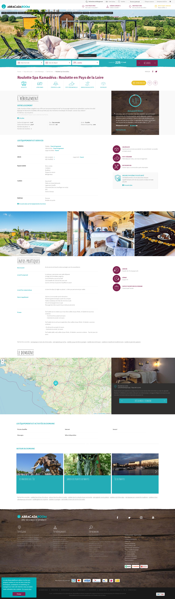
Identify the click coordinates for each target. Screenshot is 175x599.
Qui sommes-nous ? (43, 590)
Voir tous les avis (121, 130)
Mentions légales (65, 590)
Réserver (147, 63)
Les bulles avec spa (94, 543)
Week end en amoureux (95, 545)
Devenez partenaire (135, 1)
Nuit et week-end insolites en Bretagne (28, 537)
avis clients (103, 595)
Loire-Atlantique (39, 71)
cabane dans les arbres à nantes (58, 497)
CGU (74, 590)
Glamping (91, 537)
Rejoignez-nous (103, 590)
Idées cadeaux (93, 549)
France (19, 71)
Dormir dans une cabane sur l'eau (62, 537)
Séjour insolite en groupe (132, 549)
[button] (170, 2)
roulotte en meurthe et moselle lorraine (112, 342)
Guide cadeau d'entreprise (96, 554)
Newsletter (128, 537)
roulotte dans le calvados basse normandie (80, 497)
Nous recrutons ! (129, 560)
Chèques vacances (149, 1)
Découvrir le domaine (143, 400)
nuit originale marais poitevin (101, 497)
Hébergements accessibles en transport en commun (103, 552)
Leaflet (95, 413)
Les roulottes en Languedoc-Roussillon (99, 541)
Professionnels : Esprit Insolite (133, 535)
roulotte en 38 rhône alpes (117, 497)
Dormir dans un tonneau (60, 547)
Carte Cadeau (112, 1)
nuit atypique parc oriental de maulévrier (136, 497)
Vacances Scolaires (130, 552)
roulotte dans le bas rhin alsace (39, 497)
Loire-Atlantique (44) (124, 387)
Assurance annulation (131, 558)
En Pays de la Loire (22, 543)
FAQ (124, 590)
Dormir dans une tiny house (61, 541)
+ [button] (2, 360)
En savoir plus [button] (26, 589)
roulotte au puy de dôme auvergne (76, 342)
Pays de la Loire (28, 71)
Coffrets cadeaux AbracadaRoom (98, 556)
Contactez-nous (132, 590)
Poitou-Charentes (94, 539)
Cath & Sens (49, 71)
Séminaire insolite (130, 554)
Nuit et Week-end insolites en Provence (28, 541)
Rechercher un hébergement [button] (96, 1)
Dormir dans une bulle (59, 539)
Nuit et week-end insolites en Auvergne (28, 539)
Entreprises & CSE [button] (161, 1)
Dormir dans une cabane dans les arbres (64, 535)
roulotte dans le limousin (94, 342)
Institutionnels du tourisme (132, 547)
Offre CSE (127, 541)
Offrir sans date (140, 83)
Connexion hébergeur (131, 556)
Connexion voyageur (115, 590)
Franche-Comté (93, 535)
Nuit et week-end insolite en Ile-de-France (29, 545)
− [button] (2, 363)
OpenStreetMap (101, 413)
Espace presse (54, 590)
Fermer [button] (19, 594)
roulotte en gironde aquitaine (132, 342)
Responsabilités (82, 590)
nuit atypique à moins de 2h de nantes (41, 342)
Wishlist (123, 1)
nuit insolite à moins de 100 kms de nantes (73, 499)
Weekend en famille (94, 547)
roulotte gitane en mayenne (40, 499)
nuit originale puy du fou (59, 342)
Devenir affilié (92, 590)
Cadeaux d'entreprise (131, 539)
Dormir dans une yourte (60, 545)
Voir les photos (87, 55)
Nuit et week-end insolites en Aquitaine (28, 535)
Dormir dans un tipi (58, 549)
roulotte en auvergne (54, 499)
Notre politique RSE (130, 545)
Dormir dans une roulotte (60, 543)
